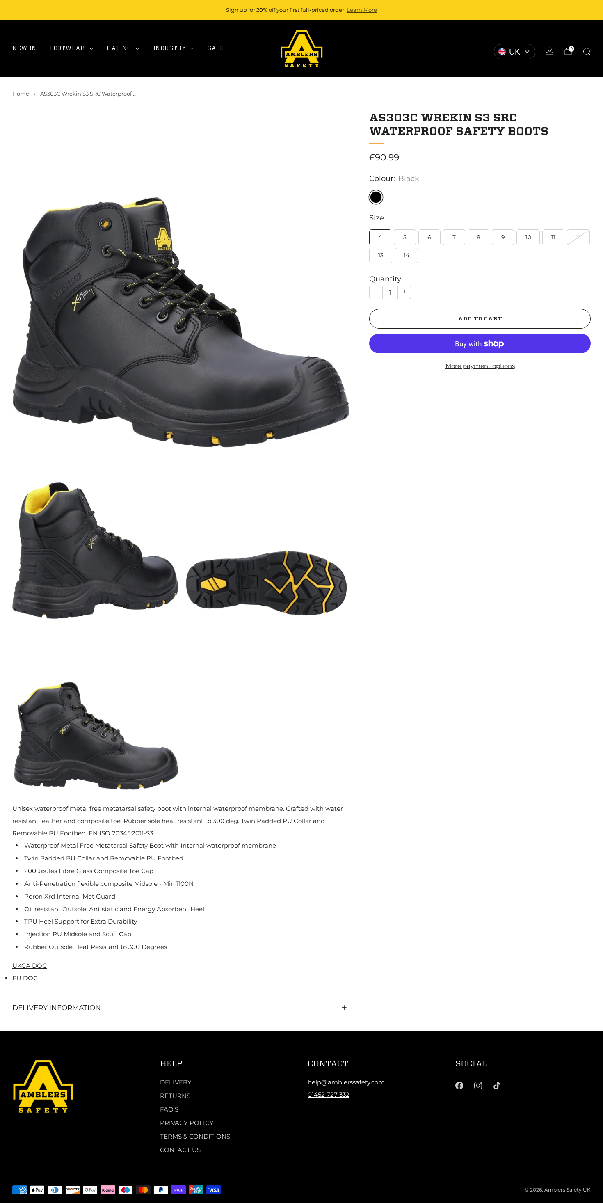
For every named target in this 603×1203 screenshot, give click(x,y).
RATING (119, 48)
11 (553, 237)
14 (406, 255)
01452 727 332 (328, 1094)
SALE (216, 48)
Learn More (362, 10)
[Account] (550, 51)
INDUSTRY (169, 48)
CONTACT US (180, 1150)
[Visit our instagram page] (477, 1085)
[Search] (586, 51)
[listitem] (301, 10)
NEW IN (24, 48)
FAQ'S (169, 1109)
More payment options (480, 366)
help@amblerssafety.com (346, 1082)
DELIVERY (176, 1082)
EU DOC (25, 978)
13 (381, 255)
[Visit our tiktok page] (497, 1085)
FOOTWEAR (67, 48)
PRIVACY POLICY (187, 1123)
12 (578, 237)
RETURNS (175, 1096)
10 (528, 237)
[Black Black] (375, 197)
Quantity (385, 279)
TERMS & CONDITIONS (195, 1136)
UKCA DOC (29, 966)
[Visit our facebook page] (459, 1085)
